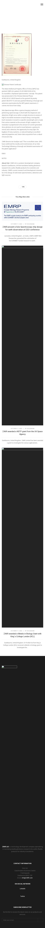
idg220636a (30, 224)
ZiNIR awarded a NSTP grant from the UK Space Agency (22, 432)
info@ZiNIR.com (27, 878)
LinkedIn (22, 889)
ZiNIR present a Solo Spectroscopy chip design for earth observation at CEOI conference (22, 228)
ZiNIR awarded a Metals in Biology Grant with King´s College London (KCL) (22, 635)
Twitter (22, 896)
